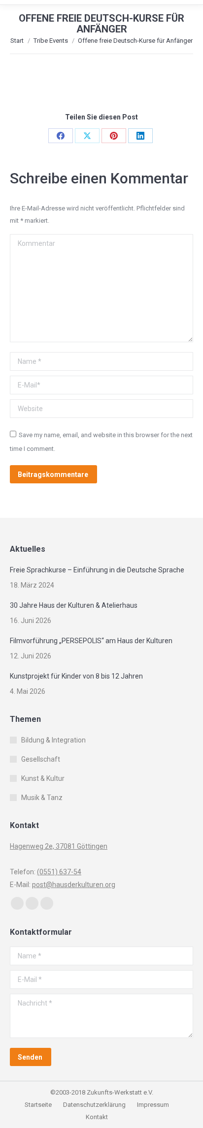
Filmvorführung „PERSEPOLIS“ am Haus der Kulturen (91, 641)
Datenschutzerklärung (94, 1104)
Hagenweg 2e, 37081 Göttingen (58, 846)
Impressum (153, 1104)
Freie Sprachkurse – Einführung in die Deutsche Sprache (97, 570)
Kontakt (97, 1117)
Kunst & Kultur (43, 778)
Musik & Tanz (42, 797)
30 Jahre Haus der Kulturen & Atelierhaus (73, 605)
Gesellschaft (40, 759)
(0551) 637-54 (59, 872)
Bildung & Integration (53, 740)
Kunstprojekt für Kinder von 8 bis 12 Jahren (76, 676)
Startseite (39, 1104)
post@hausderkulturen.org (73, 885)
